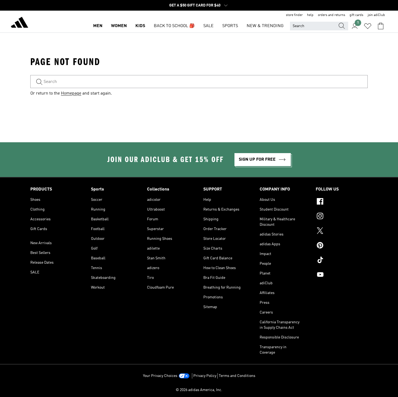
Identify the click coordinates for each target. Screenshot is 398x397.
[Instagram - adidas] (342, 216)
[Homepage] (19, 23)
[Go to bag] (380, 26)
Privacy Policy (204, 376)
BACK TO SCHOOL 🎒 (174, 26)
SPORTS (230, 26)
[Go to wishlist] (367, 26)
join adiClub (376, 15)
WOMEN (119, 26)
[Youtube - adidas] (342, 275)
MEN (97, 26)
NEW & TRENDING (265, 26)
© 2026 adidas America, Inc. (199, 390)
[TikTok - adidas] (342, 260)
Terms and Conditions (237, 376)
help (310, 15)
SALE (208, 26)
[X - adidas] (342, 231)
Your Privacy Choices (160, 376)
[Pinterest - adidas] (342, 246)
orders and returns (331, 15)
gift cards (356, 15)
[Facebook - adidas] (342, 202)
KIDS (140, 26)
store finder (294, 15)
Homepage (71, 93)
